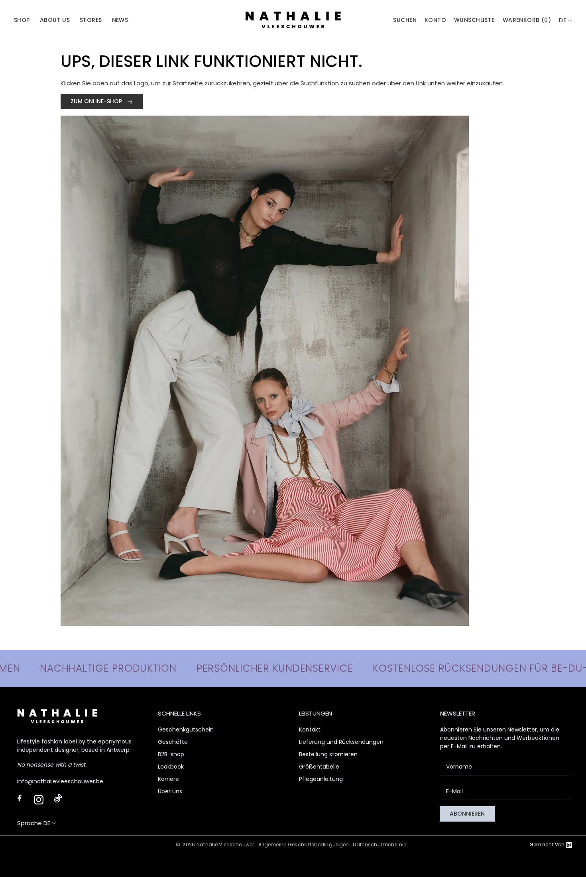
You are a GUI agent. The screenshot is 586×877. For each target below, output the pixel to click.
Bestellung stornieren (328, 754)
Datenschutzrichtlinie (379, 844)
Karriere (168, 779)
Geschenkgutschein (186, 729)
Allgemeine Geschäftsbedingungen (303, 844)
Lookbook (171, 767)
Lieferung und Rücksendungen (341, 742)
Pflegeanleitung (321, 779)
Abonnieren (467, 814)
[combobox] (565, 20)
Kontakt (310, 729)
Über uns (170, 791)
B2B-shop (171, 754)
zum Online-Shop (97, 101)
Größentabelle (319, 767)
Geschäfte (173, 742)
